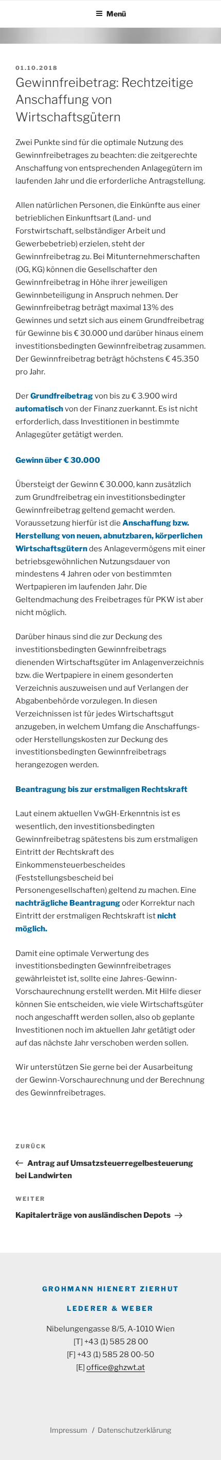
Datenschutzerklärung (134, 1430)
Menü (116, 13)
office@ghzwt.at (115, 1367)
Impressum (69, 1430)
